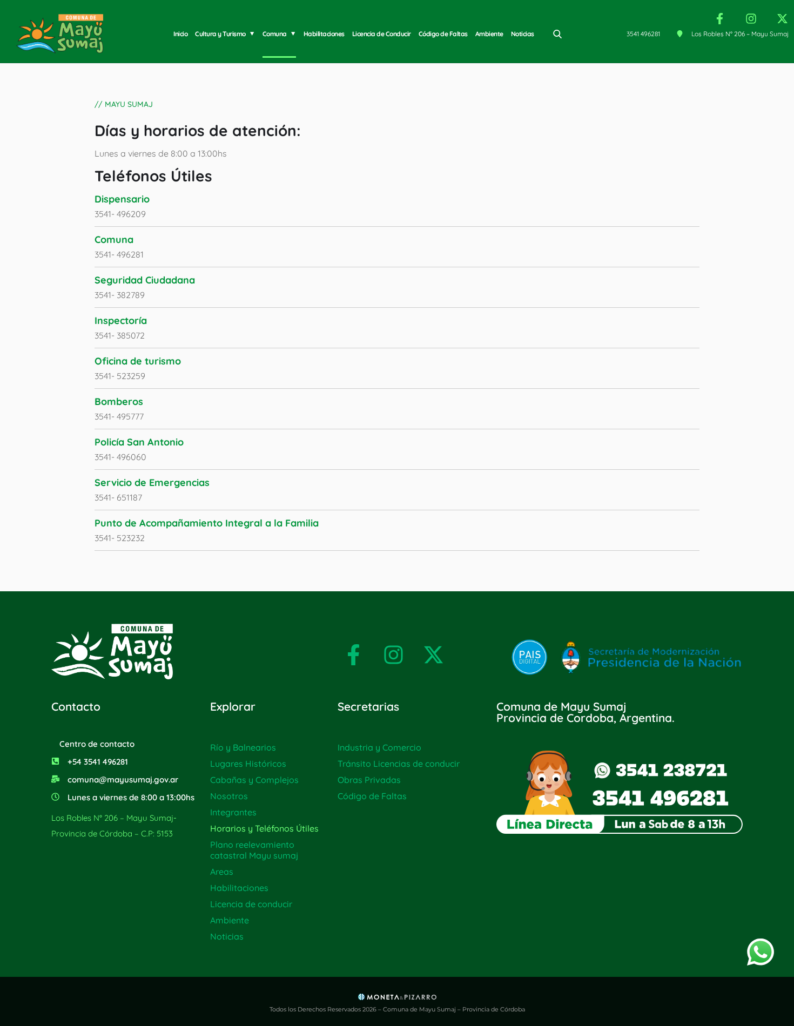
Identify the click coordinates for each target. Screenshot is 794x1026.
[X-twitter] (782, 18)
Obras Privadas (369, 779)
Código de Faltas (443, 34)
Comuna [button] (275, 34)
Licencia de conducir (251, 904)
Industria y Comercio (379, 747)
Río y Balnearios (243, 747)
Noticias (522, 34)
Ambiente (489, 34)
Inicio (180, 34)
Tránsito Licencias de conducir (399, 763)
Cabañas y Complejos (254, 779)
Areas (221, 871)
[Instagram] (751, 18)
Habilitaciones (324, 34)
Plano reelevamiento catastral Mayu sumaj (254, 850)
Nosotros (229, 796)
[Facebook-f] (719, 18)
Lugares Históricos (248, 763)
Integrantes (233, 812)
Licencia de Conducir (381, 34)
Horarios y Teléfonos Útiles (264, 828)
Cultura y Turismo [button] (220, 34)
